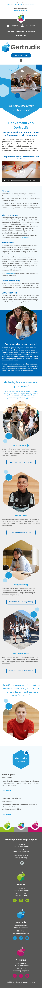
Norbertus (30, 31)
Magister (20, 5)
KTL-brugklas (8, 774)
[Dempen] (34, 180)
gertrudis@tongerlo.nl (21, 933)
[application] (21, 171)
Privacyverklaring (21, 858)
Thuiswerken (18, 10)
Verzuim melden (29, 5)
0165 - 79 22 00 (21, 931)
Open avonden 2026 (11, 798)
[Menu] (21, 60)
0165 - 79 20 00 (21, 849)
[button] (21, 172)
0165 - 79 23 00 (21, 969)
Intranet (25, 10)
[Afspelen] (4, 180)
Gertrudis (20, 31)
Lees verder (6, 791)
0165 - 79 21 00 (21, 893)
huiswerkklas (10, 273)
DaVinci (10, 31)
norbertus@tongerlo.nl (21, 971)
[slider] (19, 180)
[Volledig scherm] (37, 180)
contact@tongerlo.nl (21, 851)
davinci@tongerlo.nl (21, 895)
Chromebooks (12, 5)
